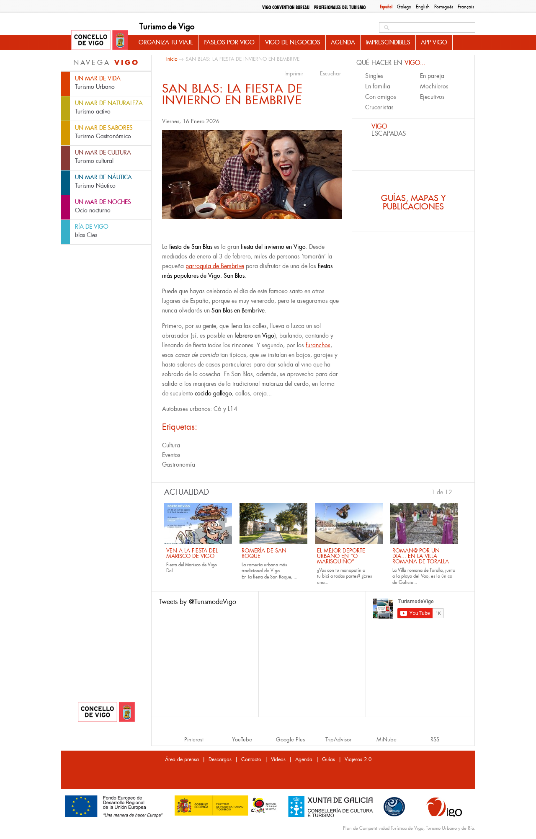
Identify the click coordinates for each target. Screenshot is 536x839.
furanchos (318, 345)
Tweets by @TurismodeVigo (197, 601)
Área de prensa (182, 759)
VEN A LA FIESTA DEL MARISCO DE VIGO (192, 553)
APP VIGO (434, 42)
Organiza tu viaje (166, 42)
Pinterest (194, 739)
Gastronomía (178, 464)
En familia (377, 86)
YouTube (242, 739)
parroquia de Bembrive (215, 266)
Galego (404, 7)
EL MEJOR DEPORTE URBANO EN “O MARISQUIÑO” (341, 556)
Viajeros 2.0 (358, 759)
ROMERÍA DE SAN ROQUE (264, 553)
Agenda (343, 42)
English (423, 7)
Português (443, 7)
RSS (434, 739)
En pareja (432, 76)
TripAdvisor (338, 739)
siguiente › (456, 491)
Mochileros (434, 86)
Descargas (220, 759)
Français (466, 7)
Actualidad (186, 492)
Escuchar (330, 73)
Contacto (251, 759)
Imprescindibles (388, 42)
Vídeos (278, 759)
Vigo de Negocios (292, 42)
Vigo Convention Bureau (285, 7)
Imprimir (293, 73)
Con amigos (380, 97)
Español (386, 7)
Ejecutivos (432, 97)
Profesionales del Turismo (340, 7)
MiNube (386, 739)
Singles (374, 76)
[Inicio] (99, 40)
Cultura (171, 445)
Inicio (171, 59)
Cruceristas (379, 107)
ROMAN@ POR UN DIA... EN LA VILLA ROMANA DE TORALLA (420, 556)
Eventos (171, 455)
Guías (328, 759)
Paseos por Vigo (229, 42)
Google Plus (290, 739)
